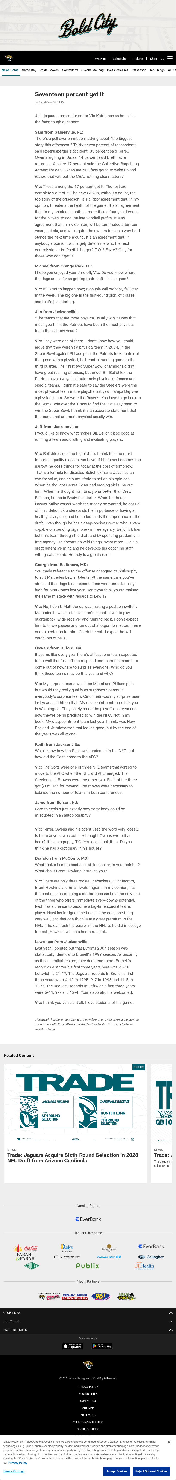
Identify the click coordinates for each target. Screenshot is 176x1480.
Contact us (88, 1400)
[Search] (162, 58)
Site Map (88, 1407)
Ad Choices (88, 1415)
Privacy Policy (88, 1386)
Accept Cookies (116, 1471)
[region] (88, 1457)
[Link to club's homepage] (8, 56)
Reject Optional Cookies (151, 1471)
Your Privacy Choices (88, 1421)
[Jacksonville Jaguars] (88, 1365)
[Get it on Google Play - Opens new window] (102, 1348)
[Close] (169, 1442)
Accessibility (88, 1393)
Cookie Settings (88, 1428)
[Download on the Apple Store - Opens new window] (72, 1346)
